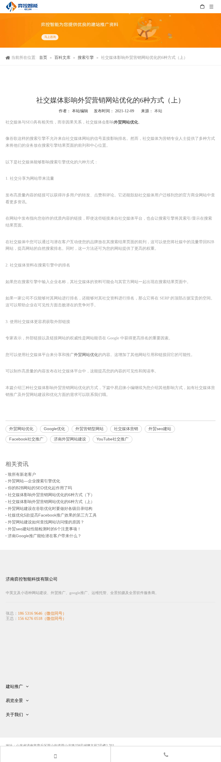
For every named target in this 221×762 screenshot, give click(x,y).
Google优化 (54, 428)
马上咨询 (50, 37)
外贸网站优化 (86, 354)
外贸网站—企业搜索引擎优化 (34, 481)
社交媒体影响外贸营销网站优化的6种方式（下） (51, 494)
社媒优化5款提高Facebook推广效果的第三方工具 (52, 515)
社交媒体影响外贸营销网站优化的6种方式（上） (51, 501)
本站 (158, 111)
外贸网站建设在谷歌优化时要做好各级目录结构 (50, 508)
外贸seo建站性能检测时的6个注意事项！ (44, 529)
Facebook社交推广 (26, 439)
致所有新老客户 (22, 474)
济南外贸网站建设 (70, 439)
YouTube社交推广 (112, 439)
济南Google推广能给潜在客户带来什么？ (44, 535)
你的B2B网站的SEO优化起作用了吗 (40, 488)
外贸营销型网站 (89, 428)
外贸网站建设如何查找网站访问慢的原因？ (46, 522)
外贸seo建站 (159, 428)
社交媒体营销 (126, 428)
